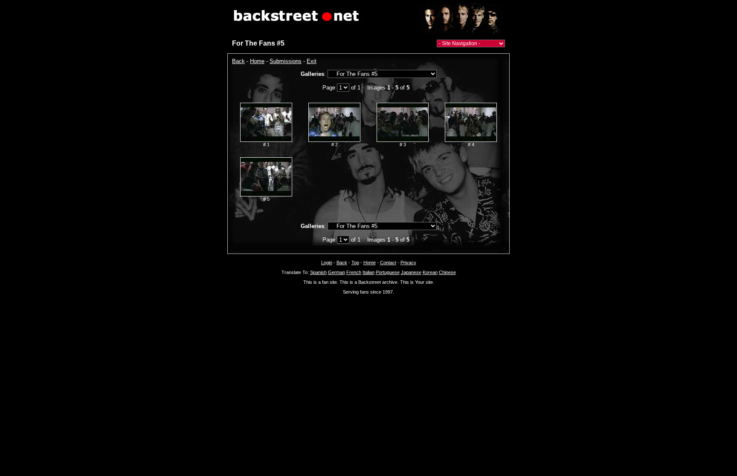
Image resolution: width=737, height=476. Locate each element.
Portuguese (388, 272)
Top (355, 262)
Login (326, 262)
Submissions (286, 61)
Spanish (318, 272)
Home (257, 61)
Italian (368, 272)
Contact (388, 262)
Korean (430, 272)
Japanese (411, 272)
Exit (311, 61)
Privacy (408, 262)
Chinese (447, 272)
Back (238, 61)
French (353, 272)
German (336, 272)
